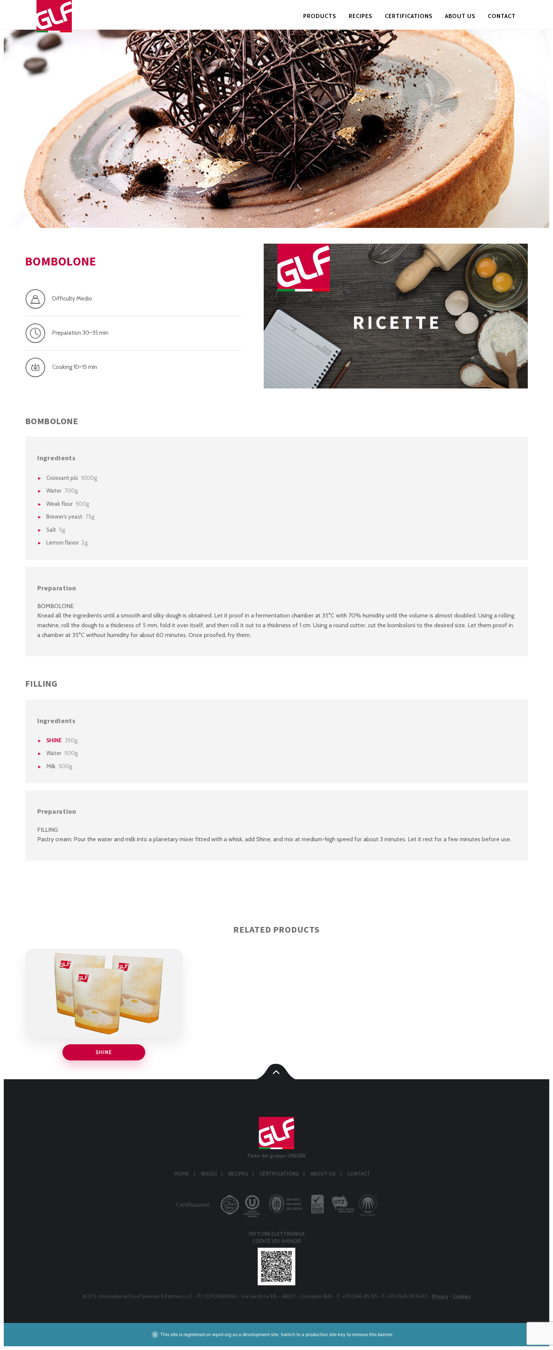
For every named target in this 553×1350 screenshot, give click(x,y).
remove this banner (372, 1334)
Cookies (462, 1296)
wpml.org (221, 1334)
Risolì (209, 1174)
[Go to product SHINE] (104, 993)
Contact (502, 16)
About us (460, 16)
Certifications (408, 16)
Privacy (440, 1296)
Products (319, 16)
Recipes (360, 16)
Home (181, 1174)
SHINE (54, 740)
